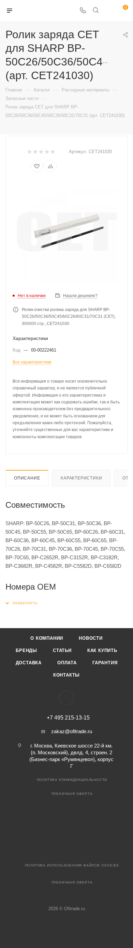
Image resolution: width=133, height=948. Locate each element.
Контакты (66, 675)
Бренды (26, 650)
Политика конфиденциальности (72, 780)
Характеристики (81, 478)
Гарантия (104, 662)
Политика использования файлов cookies (72, 865)
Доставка (29, 662)
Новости (91, 638)
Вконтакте (66, 698)
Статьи (62, 650)
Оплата (67, 662)
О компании (46, 638)
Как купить (102, 650)
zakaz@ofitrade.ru (71, 731)
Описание (27, 478)
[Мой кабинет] (108, 11)
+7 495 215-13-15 (68, 718)
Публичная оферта (72, 794)
